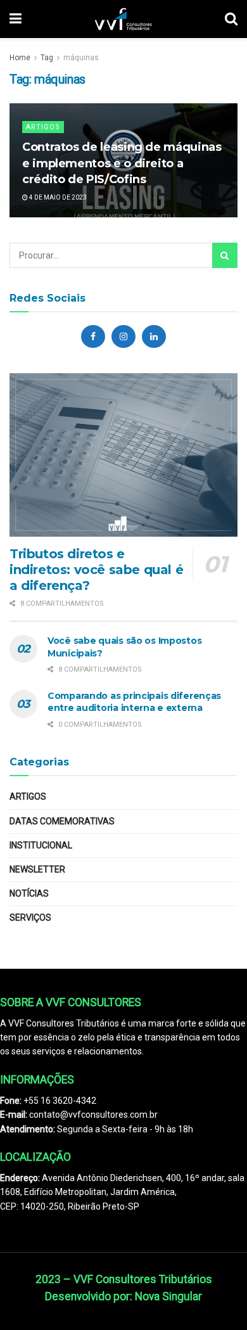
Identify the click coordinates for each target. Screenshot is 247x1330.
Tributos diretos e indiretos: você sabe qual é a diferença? (96, 569)
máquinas (81, 57)
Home (20, 57)
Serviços (30, 917)
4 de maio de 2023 (57, 197)
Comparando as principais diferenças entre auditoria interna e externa (134, 702)
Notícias (29, 893)
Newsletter (37, 869)
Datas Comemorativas (62, 821)
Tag (47, 57)
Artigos (43, 127)
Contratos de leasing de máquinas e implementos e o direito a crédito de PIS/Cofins (121, 163)
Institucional (41, 845)
